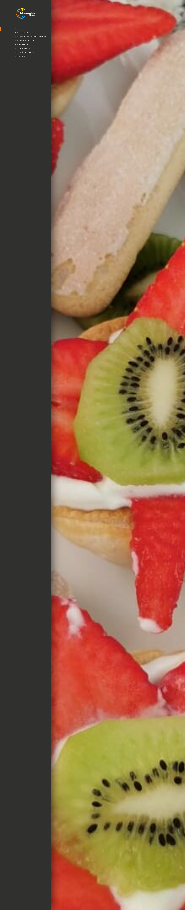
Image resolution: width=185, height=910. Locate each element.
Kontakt (21, 56)
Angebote (21, 44)
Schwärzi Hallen (26, 52)
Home (18, 29)
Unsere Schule (24, 40)
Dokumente (22, 48)
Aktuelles (22, 32)
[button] (56, 456)
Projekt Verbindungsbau (31, 36)
